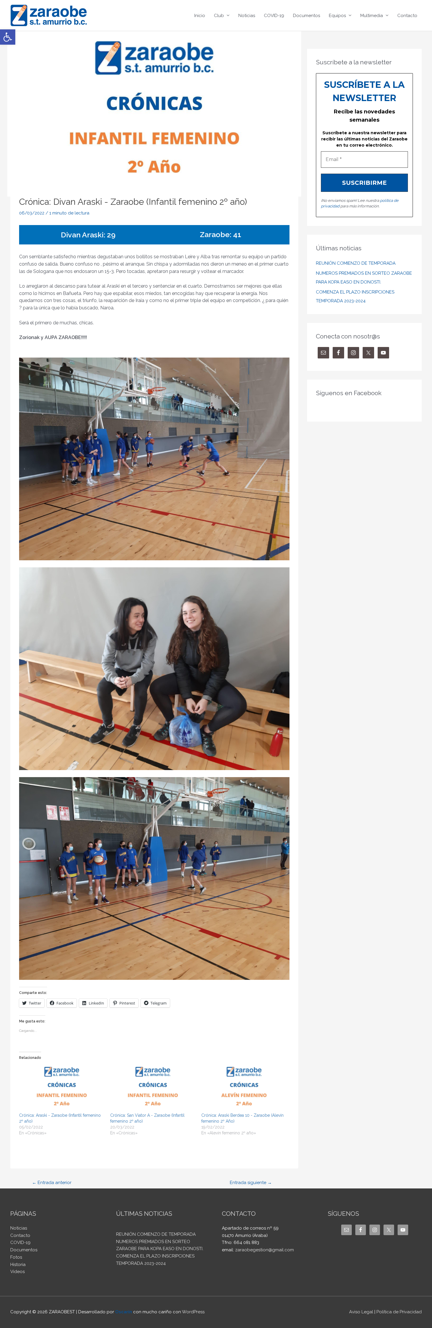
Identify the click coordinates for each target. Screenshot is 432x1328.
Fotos (16, 1257)
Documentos (306, 15)
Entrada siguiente (251, 1182)
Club (219, 15)
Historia (18, 1264)
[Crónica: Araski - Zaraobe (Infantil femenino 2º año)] (61, 1088)
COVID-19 (274, 15)
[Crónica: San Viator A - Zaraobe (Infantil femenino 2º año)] (152, 1088)
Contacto (407, 15)
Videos (17, 1271)
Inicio (199, 15)
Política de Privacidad (399, 1311)
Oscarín (123, 1311)
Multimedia (371, 15)
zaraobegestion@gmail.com (264, 1249)
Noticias (246, 15)
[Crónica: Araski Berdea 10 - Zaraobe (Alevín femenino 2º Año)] (244, 1088)
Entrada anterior (51, 1182)
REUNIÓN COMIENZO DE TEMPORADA (356, 263)
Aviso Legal (361, 1311)
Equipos (337, 15)
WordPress (193, 1311)
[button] (7, 37)
